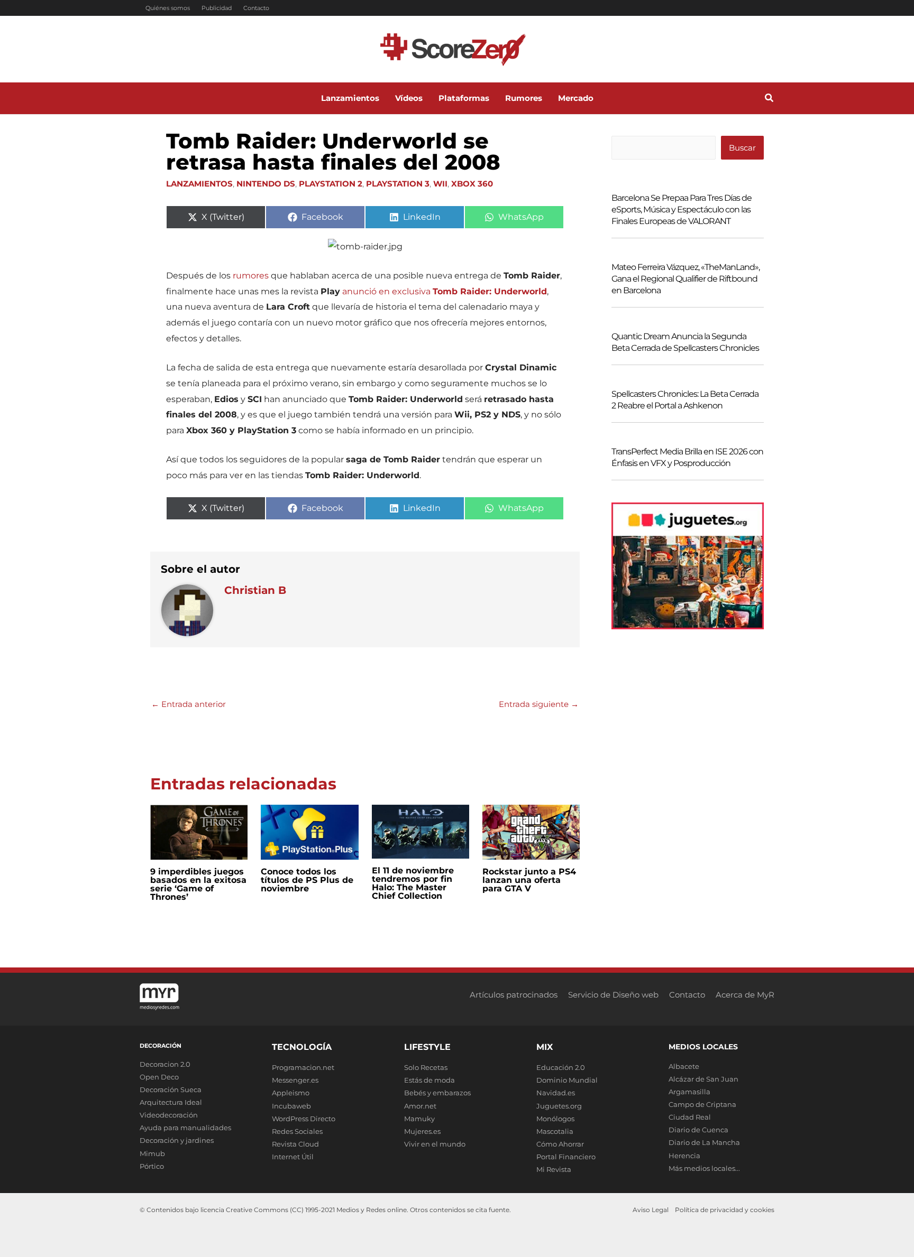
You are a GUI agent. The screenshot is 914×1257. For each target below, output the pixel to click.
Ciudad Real (690, 1117)
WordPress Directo (303, 1118)
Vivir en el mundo (434, 1144)
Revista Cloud (295, 1144)
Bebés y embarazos (437, 1092)
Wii (440, 184)
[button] (769, 99)
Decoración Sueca (171, 1089)
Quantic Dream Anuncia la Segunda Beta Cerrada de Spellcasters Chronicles (685, 342)
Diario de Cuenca (698, 1129)
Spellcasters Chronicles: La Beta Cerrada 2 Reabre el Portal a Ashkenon (684, 400)
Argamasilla (689, 1091)
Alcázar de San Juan (703, 1079)
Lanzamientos (199, 184)
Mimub (152, 1153)
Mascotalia (554, 1131)
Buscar (742, 148)
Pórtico (152, 1166)
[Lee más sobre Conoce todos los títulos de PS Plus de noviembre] (309, 831)
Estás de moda (429, 1080)
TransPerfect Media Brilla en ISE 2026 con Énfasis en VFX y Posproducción (687, 457)
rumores (251, 276)
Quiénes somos (167, 8)
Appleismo (290, 1092)
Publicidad (217, 8)
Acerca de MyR (745, 995)
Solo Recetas (425, 1067)
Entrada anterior (188, 704)
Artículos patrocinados (513, 995)
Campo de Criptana (702, 1104)
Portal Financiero (566, 1156)
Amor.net (420, 1106)
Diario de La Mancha (704, 1142)
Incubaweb (291, 1106)
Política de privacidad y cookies (724, 1210)
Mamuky (419, 1118)
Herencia (684, 1155)
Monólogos (555, 1118)
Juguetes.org (559, 1106)
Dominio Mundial (567, 1080)
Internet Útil (293, 1156)
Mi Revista (553, 1169)
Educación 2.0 (560, 1067)
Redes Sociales (297, 1131)
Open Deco (159, 1077)
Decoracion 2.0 (165, 1064)
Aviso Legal (651, 1210)
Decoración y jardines (177, 1140)
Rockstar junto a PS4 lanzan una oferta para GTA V (529, 880)
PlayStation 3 (397, 184)
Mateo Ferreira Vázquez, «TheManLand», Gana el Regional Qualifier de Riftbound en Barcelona (685, 278)
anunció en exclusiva (444, 291)
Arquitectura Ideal (171, 1102)
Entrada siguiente (539, 704)
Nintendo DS (265, 184)
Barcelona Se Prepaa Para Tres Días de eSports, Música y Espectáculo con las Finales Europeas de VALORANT (681, 209)
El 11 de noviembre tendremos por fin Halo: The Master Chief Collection (413, 883)
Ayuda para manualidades (185, 1127)
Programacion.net (303, 1067)
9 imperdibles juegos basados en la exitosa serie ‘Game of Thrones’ (198, 884)
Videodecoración (169, 1115)
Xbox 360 (472, 184)
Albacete (684, 1066)
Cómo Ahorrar (560, 1144)
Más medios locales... (704, 1168)
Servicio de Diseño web (613, 995)
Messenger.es (295, 1080)
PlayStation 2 (330, 184)
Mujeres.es (422, 1131)
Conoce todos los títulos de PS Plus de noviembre (307, 880)
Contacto (256, 8)
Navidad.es (555, 1092)
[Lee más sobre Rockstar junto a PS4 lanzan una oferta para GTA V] (531, 831)
